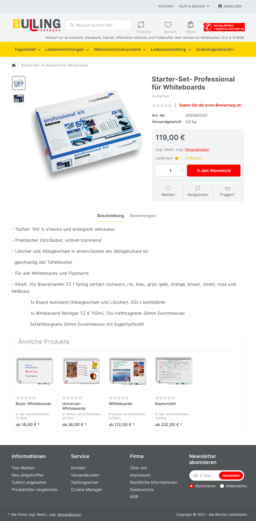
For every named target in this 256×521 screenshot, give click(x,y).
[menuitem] (27, 49)
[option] (18, 83)
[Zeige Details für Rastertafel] (174, 373)
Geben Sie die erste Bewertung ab (210, 105)
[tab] (110, 216)
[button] (159, 170)
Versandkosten (197, 149)
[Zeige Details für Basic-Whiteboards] (35, 373)
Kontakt (166, 6)
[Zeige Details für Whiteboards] (128, 373)
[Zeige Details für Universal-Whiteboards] (81, 373)
